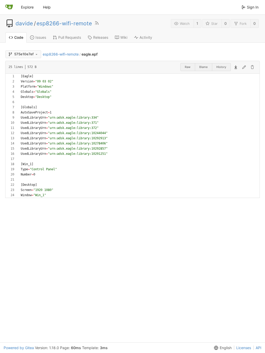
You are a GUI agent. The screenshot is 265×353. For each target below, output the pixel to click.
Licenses (243, 348)
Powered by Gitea (19, 348)
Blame (203, 67)
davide (24, 23)
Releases (100, 37)
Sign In (253, 7)
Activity (145, 37)
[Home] (9, 7)
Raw (187, 67)
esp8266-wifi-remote (64, 23)
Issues (40, 37)
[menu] (222, 348)
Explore (27, 7)
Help (47, 7)
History (221, 67)
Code (18, 37)
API (258, 348)
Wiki (123, 37)
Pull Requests (69, 37)
